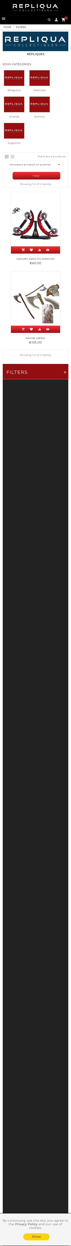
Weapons (14, 90)
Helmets (39, 90)
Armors (39, 116)
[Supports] (14, 131)
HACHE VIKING (35, 338)
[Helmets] (39, 78)
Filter (36, 175)
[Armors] (39, 104)
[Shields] (14, 104)
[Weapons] (14, 78)
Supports (14, 143)
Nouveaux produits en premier (35, 164)
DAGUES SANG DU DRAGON (35, 258)
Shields (14, 116)
